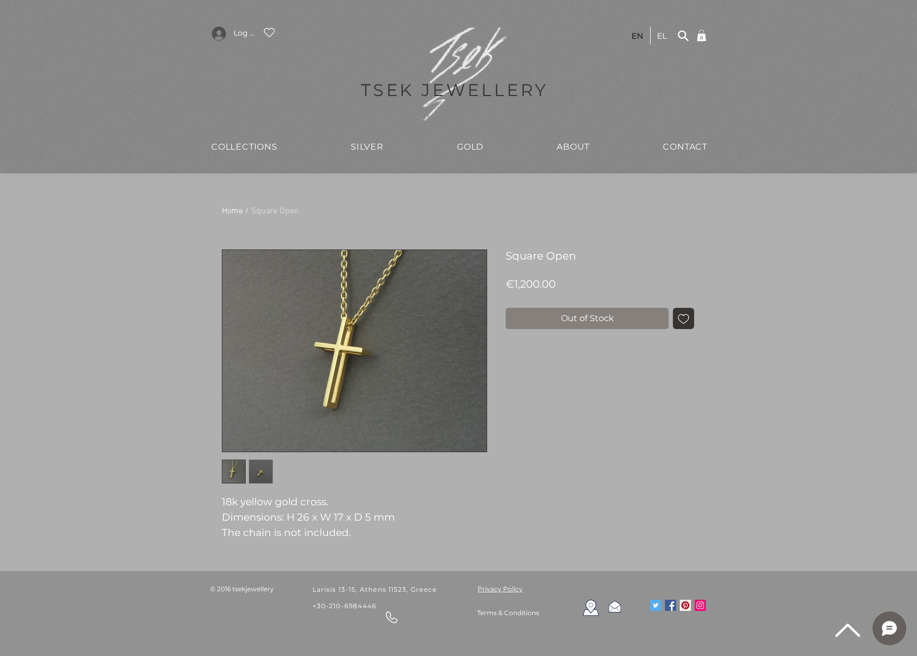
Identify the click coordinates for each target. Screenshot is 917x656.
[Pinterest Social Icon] (685, 605)
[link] (701, 35)
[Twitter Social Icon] (655, 605)
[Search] (683, 35)
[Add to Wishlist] (683, 318)
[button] (244, 146)
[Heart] (269, 32)
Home (232, 211)
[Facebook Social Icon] (670, 605)
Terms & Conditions (508, 613)
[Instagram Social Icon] (700, 605)
